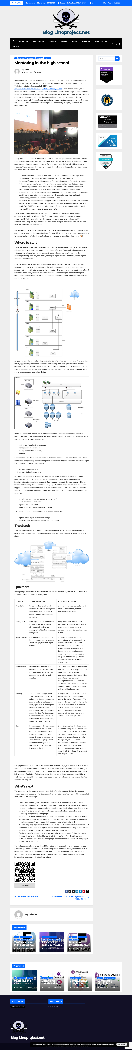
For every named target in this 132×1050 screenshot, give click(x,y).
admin (27, 70)
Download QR (25, 885)
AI (70, 937)
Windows (85, 41)
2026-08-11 (20, 987)
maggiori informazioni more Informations (103, 1044)
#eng (39, 72)
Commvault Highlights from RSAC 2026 (107, 983)
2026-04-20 (76, 987)
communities (52, 937)
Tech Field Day (22, 939)
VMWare (52, 41)
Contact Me (38, 41)
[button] (116, 44)
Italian (16, 46)
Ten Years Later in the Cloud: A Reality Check (23, 945)
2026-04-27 (48, 987)
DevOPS (64, 41)
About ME (23, 41)
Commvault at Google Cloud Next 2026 (78, 983)
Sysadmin (40, 58)
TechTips (47, 58)
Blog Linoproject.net (66, 32)
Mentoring (21, 58)
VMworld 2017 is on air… (29, 896)
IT (15, 58)
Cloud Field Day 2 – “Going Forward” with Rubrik (69, 897)
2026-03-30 (104, 987)
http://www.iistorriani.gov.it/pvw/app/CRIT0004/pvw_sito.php (38, 89)
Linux (74, 41)
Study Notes (101, 41)
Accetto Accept (121, 1044)
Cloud (17, 937)
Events (29, 937)
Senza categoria (109, 978)
